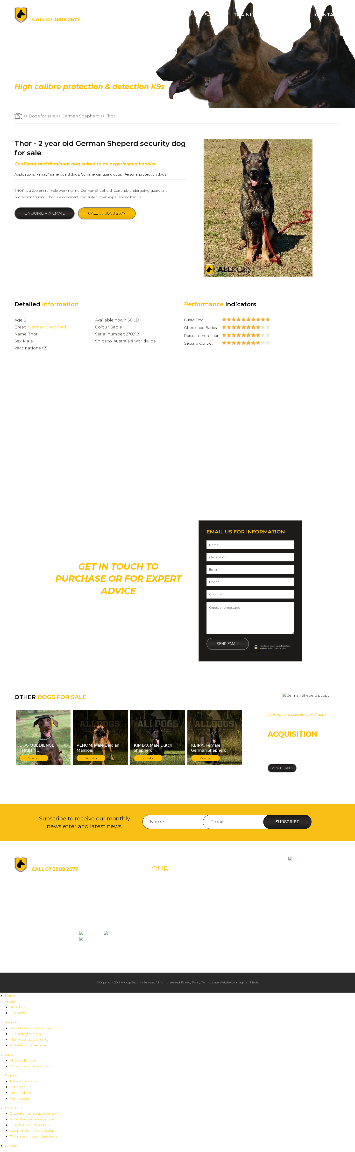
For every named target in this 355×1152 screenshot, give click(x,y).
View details (282, 768)
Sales (213, 15)
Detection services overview (33, 1113)
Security (179, 15)
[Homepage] (18, 116)
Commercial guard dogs (101, 174)
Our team (18, 1013)
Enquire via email (44, 213)
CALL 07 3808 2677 (118, 611)
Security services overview (31, 1028)
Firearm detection (231, 948)
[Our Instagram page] (116, 933)
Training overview (24, 1081)
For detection (21, 1098)
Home (118, 15)
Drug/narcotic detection (30, 1125)
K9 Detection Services (28, 1045)
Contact (328, 15)
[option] (173, 440)
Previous (35, 424)
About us (17, 1007)
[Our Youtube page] (90, 939)
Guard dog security (26, 1034)
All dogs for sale (23, 1060)
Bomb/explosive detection (32, 1119)
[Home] (47, 21)
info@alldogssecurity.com (38, 900)
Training (246, 15)
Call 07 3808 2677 (107, 213)
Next (320, 424)
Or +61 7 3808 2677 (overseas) (118, 625)
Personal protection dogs (144, 174)
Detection (287, 15)
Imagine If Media (247, 982)
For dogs (17, 1087)
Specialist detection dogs (171, 948)
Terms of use (210, 982)
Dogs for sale (42, 116)
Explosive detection (232, 928)
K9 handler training (232, 899)
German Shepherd (80, 116)
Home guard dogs (166, 928)
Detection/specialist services (172, 906)
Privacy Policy (190, 982)
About (144, 15)
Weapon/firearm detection (32, 1130)
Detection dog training (234, 906)
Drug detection (229, 935)
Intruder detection (231, 941)
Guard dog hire (164, 892)
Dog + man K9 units (168, 899)
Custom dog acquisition (30, 1066)
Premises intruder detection (33, 1136)
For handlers (20, 1093)
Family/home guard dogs (57, 174)
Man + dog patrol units (29, 1039)
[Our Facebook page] (91, 933)
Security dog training (233, 892)
